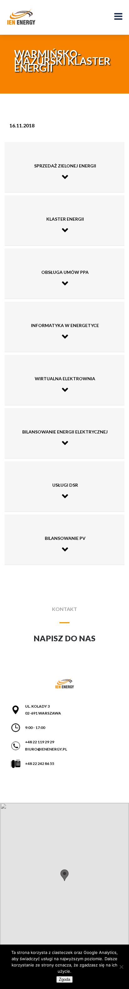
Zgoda (64, 979)
